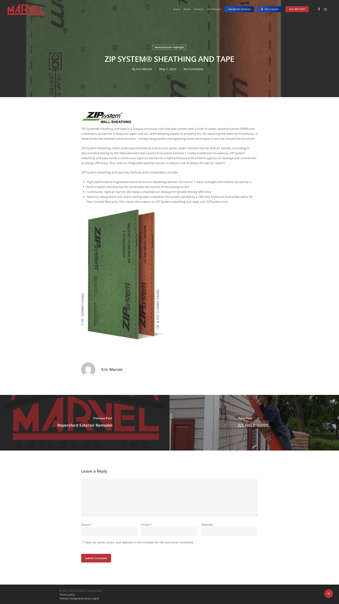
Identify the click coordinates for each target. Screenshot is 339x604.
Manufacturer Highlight (169, 47)
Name (86, 525)
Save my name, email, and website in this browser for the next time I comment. (139, 542)
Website (207, 525)
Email (146, 525)
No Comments (193, 69)
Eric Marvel (144, 69)
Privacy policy (67, 594)
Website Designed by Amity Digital (79, 598)
